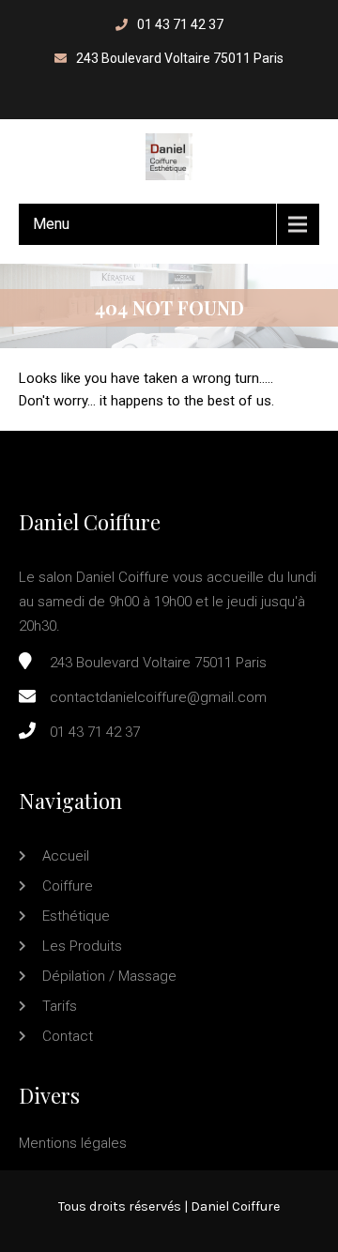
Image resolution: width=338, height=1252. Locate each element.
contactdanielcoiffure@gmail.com (158, 697)
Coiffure (67, 886)
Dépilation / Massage (109, 976)
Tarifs (59, 1006)
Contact (67, 1036)
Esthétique (76, 916)
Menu (51, 224)
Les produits (82, 946)
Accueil (65, 855)
